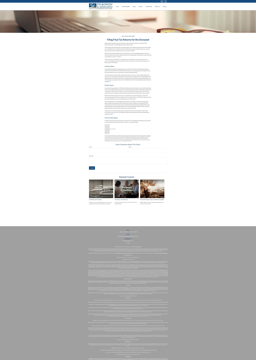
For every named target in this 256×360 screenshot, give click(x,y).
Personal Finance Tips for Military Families (152, 199)
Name (90, 147)
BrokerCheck (138, 246)
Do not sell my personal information (161, 253)
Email (130, 147)
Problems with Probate (95, 199)
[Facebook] (165, 1)
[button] (117, 6)
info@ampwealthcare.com (128, 240)
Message (91, 155)
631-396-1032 (126, 231)
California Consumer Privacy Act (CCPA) (123, 253)
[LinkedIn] (161, 1)
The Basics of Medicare (121, 199)
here (124, 259)
